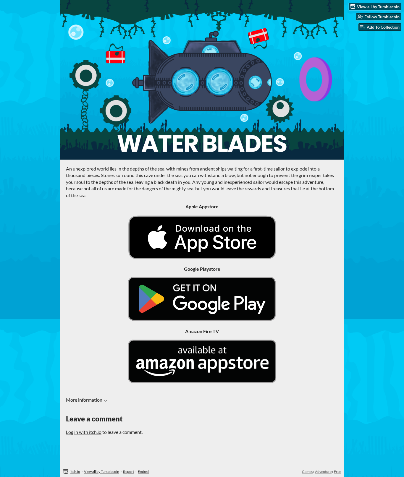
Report (128, 471)
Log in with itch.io (83, 432)
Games (307, 471)
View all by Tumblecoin (101, 471)
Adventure (323, 471)
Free (337, 471)
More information (84, 400)
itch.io (75, 471)
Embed (143, 471)
